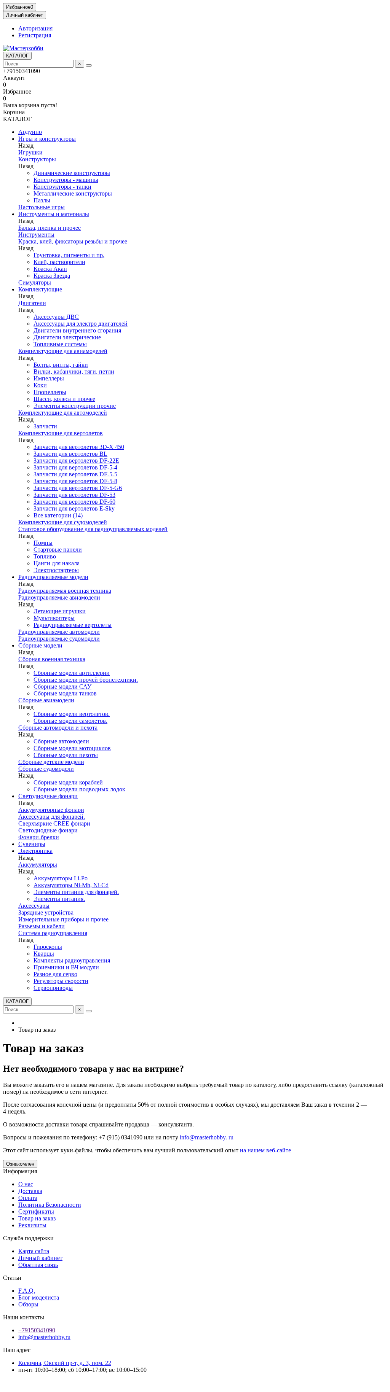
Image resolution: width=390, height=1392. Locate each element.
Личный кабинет (40, 1258)
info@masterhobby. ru (206, 1137)
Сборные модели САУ (62, 686)
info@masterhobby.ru (44, 1337)
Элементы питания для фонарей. (76, 892)
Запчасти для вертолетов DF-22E (76, 460)
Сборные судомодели (46, 768)
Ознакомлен (20, 1164)
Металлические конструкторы (73, 193)
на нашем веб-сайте (265, 1150)
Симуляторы (34, 282)
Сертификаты (36, 1211)
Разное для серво (55, 974)
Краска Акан (50, 269)
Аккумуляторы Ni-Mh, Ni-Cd (71, 885)
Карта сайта (33, 1251)
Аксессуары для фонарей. (51, 816)
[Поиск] (89, 65)
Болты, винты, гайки (61, 364)
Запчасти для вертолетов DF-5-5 (75, 474)
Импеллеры (49, 378)
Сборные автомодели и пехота (58, 727)
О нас (25, 1184)
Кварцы (44, 953)
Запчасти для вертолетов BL (70, 453)
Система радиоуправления (52, 933)
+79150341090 (36, 1330)
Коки (40, 385)
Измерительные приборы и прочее (63, 919)
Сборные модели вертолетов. (72, 714)
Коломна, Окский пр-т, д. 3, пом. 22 (64, 1363)
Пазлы (42, 200)
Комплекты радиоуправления (72, 960)
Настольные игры (41, 207)
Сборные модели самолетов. (70, 720)
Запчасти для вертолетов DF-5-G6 (78, 488)
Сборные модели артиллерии (72, 673)
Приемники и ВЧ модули (66, 967)
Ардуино (30, 132)
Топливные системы (60, 344)
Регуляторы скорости (61, 981)
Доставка (30, 1191)
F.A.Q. (26, 1290)
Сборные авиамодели (46, 700)
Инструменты (36, 234)
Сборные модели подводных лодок (79, 789)
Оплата (27, 1198)
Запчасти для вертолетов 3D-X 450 (79, 447)
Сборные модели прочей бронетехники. (86, 679)
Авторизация (35, 28)
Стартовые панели (58, 549)
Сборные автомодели (61, 741)
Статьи (12, 1277)
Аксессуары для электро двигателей (81, 323)
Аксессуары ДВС (56, 316)
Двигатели (32, 303)
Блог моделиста (38, 1297)
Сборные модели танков (65, 693)
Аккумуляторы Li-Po (61, 878)
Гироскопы (48, 946)
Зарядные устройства (46, 912)
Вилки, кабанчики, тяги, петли (74, 371)
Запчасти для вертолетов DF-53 (74, 495)
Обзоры (28, 1304)
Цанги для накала (57, 563)
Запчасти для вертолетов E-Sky (74, 508)
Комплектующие (40, 289)
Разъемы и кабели (41, 926)
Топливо (45, 556)
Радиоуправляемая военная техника (64, 590)
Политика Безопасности (49, 1204)
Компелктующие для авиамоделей (62, 351)
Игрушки (30, 152)
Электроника (35, 851)
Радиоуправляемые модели (53, 577)
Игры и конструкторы (47, 138)
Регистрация (34, 35)
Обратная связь (38, 1265)
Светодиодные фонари (48, 796)
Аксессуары (34, 905)
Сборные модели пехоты (66, 755)
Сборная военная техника (51, 659)
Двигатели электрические (67, 337)
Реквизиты (32, 1225)
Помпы (43, 542)
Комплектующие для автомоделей (62, 412)
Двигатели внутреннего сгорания (77, 330)
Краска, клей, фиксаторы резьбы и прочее (72, 241)
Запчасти (45, 426)
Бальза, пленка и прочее (49, 227)
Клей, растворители (59, 262)
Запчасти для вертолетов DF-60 (74, 501)
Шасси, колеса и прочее (64, 399)
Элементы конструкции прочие (75, 405)
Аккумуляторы (37, 864)
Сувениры (31, 844)
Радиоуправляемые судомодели (59, 638)
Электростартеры (56, 570)
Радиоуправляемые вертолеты (73, 625)
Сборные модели (40, 645)
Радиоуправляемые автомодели (59, 631)
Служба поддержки (28, 1238)
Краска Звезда (52, 275)
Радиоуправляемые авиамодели (59, 597)
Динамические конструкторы (72, 173)
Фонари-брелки (38, 837)
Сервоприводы (53, 988)
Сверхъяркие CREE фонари (54, 823)
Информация (20, 1171)
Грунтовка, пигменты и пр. (69, 255)
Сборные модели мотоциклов (72, 748)
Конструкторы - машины (66, 180)
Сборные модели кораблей (68, 782)
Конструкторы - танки (62, 186)
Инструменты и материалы (53, 214)
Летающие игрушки (60, 611)
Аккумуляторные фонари (51, 810)
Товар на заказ (37, 1218)
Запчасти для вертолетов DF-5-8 (75, 481)
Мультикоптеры (54, 618)
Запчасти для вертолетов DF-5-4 (75, 467)
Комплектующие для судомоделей (62, 522)
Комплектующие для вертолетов (60, 433)
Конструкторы (37, 159)
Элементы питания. (59, 899)
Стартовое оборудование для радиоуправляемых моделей (93, 529)
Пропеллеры (50, 392)
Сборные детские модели (51, 762)
